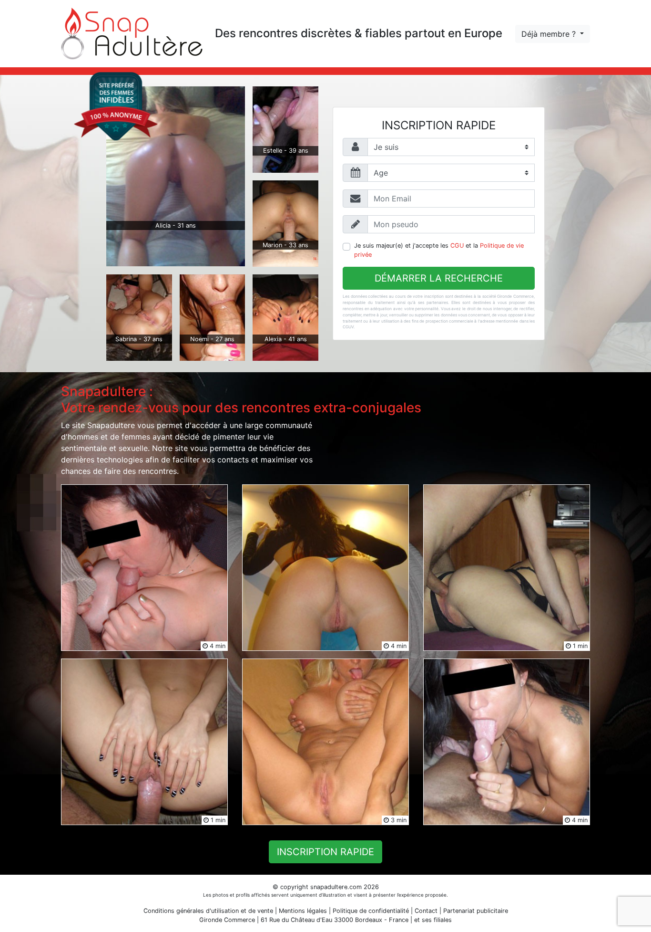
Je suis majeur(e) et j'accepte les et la (439, 250)
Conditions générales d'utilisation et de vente (208, 910)
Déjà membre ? (549, 34)
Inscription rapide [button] (325, 852)
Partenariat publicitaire (475, 910)
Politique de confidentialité (371, 910)
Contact (426, 910)
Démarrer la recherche (439, 278)
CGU (457, 245)
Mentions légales (303, 910)
